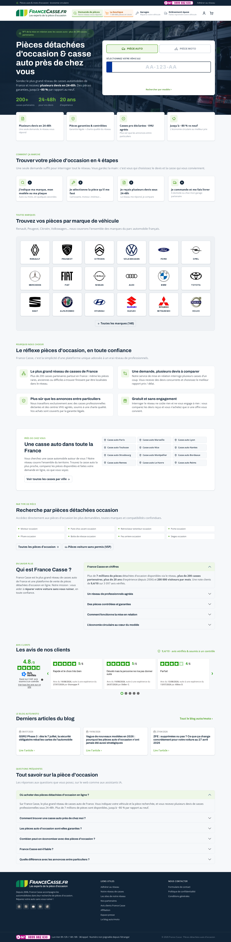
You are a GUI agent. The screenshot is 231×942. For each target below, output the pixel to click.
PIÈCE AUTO (135, 48)
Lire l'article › (27, 750)
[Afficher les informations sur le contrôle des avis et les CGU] (42, 679)
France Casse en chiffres (103, 566)
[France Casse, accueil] (41, 13)
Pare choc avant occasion (83, 528)
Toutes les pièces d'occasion (37, 547)
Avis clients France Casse (113, 905)
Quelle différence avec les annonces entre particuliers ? (55, 859)
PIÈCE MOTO (188, 48)
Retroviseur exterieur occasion (136, 528)
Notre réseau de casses (112, 891)
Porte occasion (178, 528)
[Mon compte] (204, 13)
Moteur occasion (29, 528)
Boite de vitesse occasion (83, 536)
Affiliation (105, 910)
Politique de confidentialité (181, 891)
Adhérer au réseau (206, 2)
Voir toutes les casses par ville (47, 479)
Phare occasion (28, 536)
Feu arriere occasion (131, 536)
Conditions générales (178, 896)
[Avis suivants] (212, 674)
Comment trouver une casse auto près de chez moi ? (53, 818)
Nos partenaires (109, 900)
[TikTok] (47, 906)
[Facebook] (19, 906)
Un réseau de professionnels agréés (110, 593)
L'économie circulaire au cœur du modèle (113, 624)
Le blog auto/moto (110, 919)
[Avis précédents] (47, 674)
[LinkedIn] (40, 906)
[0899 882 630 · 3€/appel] (178, 3)
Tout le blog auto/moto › (196, 718)
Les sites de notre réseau (113, 896)
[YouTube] (33, 906)
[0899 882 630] (33, 937)
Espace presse (108, 914)
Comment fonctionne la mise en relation (112, 614)
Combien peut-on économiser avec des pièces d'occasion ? (57, 838)
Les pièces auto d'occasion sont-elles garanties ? (51, 828)
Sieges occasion (178, 536)
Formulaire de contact (179, 886)
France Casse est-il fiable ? (36, 849)
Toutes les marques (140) (117, 323)
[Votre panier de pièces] (211, 13)
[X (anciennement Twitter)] (26, 906)
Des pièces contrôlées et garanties (109, 604)
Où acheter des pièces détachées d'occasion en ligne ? (54, 794)
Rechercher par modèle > (159, 89)
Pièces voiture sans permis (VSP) (89, 547)
